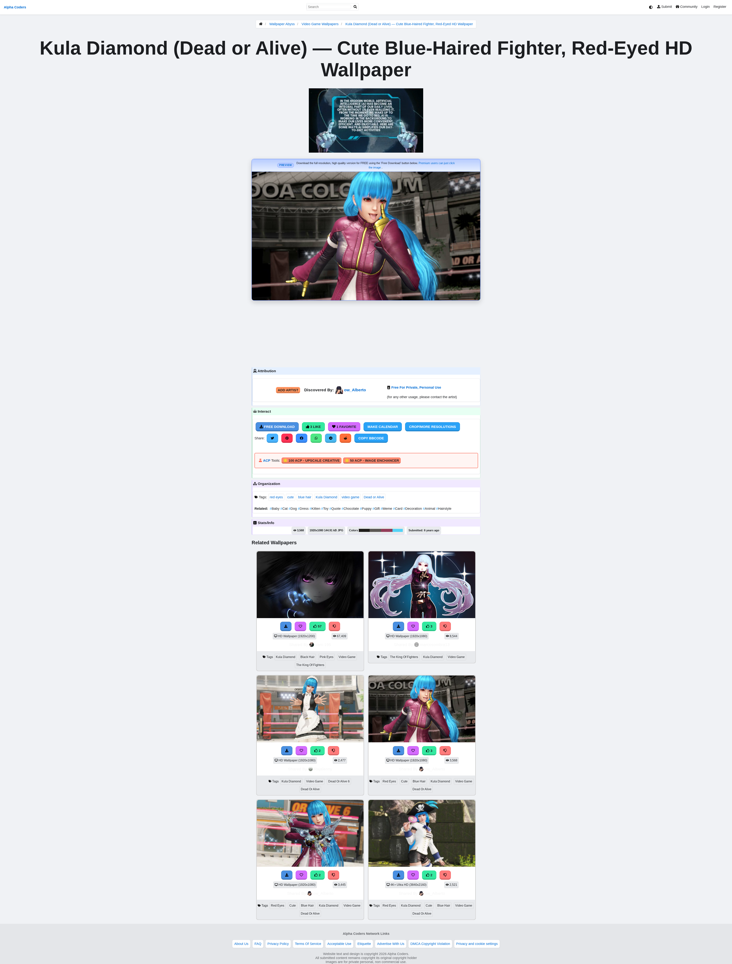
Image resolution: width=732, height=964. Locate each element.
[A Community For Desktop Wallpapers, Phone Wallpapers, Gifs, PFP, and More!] (260, 24)
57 (319, 626)
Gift (376, 509)
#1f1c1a (364, 530)
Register (720, 7)
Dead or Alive (374, 497)
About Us (241, 944)
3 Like (315, 427)
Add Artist (288, 390)
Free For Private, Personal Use (416, 387)
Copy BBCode (371, 438)
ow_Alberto (355, 390)
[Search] (355, 6)
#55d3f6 (397, 530)
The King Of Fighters (310, 665)
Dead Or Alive (310, 789)
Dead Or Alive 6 (339, 781)
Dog (293, 509)
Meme (387, 509)
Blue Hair (419, 781)
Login (705, 7)
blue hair (304, 497)
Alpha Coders (15, 7)
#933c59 (386, 530)
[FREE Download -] (287, 750)
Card (398, 509)
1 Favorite (346, 427)
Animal (429, 509)
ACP (266, 460)
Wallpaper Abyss (282, 24)
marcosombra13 (435, 644)
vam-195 (323, 644)
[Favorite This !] (301, 750)
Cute (404, 781)
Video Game (347, 657)
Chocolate (351, 509)
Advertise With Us (390, 944)
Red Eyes (389, 781)
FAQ (257, 944)
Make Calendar (383, 427)
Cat (284, 509)
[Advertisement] (366, 333)
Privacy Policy (278, 944)
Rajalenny (323, 769)
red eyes (276, 497)
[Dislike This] (333, 750)
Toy (325, 509)
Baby (275, 509)
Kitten (315, 509)
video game (350, 497)
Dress (304, 509)
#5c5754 (375, 530)
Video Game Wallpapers (321, 24)
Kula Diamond (326, 497)
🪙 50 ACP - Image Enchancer (372, 460)
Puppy (366, 509)
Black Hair (307, 657)
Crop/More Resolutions (432, 427)
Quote (335, 509)
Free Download (279, 427)
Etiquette (364, 944)
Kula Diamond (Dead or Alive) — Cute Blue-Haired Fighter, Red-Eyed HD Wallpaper (409, 24)
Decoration (413, 509)
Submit (666, 7)
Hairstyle (443, 509)
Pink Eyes (326, 657)
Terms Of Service (308, 944)
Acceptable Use (339, 944)
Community (688, 7)
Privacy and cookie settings (477, 944)
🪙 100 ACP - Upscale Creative (311, 460)
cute (290, 497)
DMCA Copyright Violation (430, 944)
